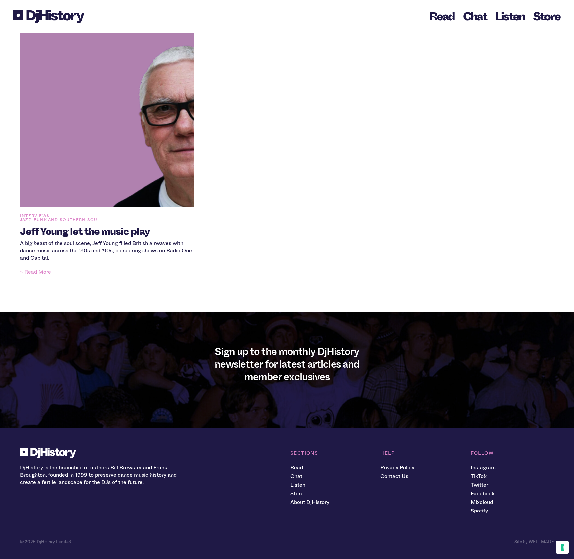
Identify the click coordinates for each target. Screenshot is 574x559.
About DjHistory (309, 502)
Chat (475, 16)
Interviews (34, 216)
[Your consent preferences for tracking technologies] (562, 547)
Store (546, 16)
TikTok (479, 476)
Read (442, 16)
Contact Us (394, 476)
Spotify (479, 510)
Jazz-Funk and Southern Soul (60, 220)
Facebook (483, 493)
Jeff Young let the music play (85, 231)
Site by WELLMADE (534, 542)
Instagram (483, 467)
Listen (510, 16)
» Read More (35, 272)
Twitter (479, 485)
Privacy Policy (397, 467)
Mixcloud (482, 502)
